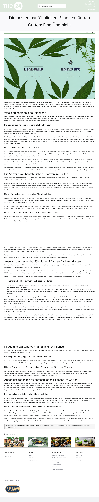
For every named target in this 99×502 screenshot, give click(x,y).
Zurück (88, 32)
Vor (92, 32)
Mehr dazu (13, 427)
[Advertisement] (49, 234)
